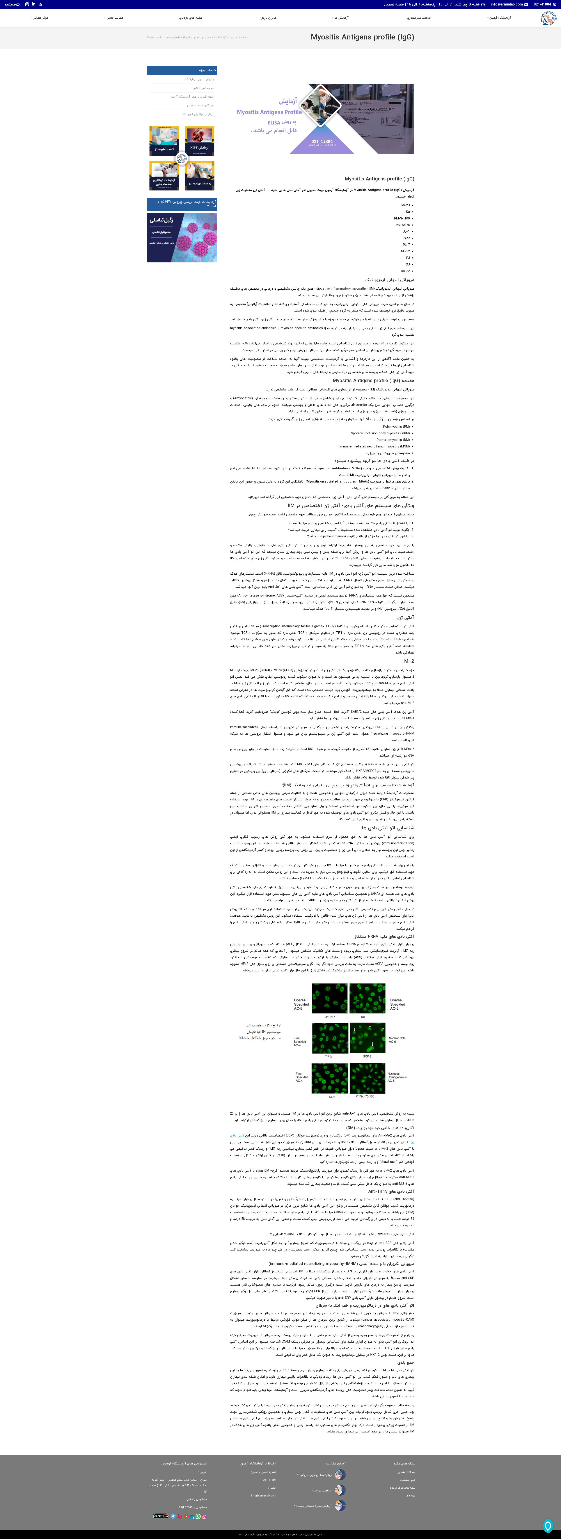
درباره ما (410, 1496)
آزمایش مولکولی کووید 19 (198, 114)
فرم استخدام (407, 1480)
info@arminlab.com (507, 4)
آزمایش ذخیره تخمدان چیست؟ (313, 1506)
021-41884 (542, 4)
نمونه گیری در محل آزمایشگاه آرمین (192, 97)
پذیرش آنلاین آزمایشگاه (199, 79)
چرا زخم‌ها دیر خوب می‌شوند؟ (314, 1475)
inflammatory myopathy (348, 289)
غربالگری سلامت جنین (200, 106)
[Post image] (340, 1474)
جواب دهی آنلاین (203, 88)
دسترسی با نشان (196, 1499)
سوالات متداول (406, 1472)
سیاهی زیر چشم (322, 1491)
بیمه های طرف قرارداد (402, 1488)
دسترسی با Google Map (192, 1507)
